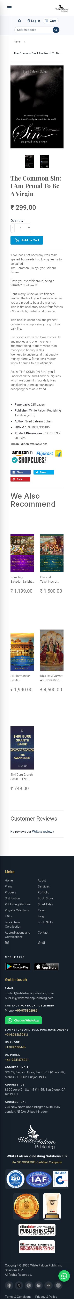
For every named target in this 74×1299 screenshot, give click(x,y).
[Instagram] (29, 1285)
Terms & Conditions (18, 1296)
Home (17, 41)
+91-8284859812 (16, 1034)
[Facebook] (9, 1285)
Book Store (45, 898)
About (42, 880)
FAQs (8, 916)
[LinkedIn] (39, 1285)
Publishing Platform (18, 904)
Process (10, 892)
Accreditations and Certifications (17, 935)
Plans (8, 886)
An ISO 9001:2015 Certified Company (37, 1162)
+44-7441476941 (16, 1059)
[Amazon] (58, 1285)
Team (41, 910)
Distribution (12, 898)
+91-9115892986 (26, 1010)
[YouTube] (48, 1285)
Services (44, 886)
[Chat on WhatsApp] (37, 1020)
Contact (43, 932)
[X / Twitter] (19, 1285)
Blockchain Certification (13, 924)
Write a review (42, 832)
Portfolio (43, 892)
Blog (41, 916)
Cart (50, 21)
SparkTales (45, 904)
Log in (33, 21)
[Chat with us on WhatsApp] (64, 1276)
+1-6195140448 (15, 1047)
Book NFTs (45, 922)
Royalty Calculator (17, 910)
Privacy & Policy (46, 1296)
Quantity (16, 220)
